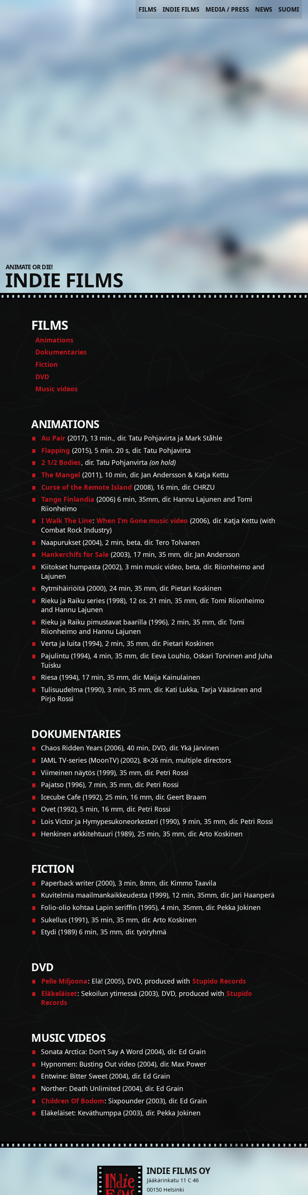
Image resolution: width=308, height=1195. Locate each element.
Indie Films (181, 9)
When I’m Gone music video (142, 520)
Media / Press (227, 9)
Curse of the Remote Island (86, 487)
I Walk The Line (66, 520)
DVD (42, 376)
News (263, 9)
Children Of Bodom (72, 1100)
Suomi (288, 9)
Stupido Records (219, 980)
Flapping (55, 450)
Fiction (46, 364)
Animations (54, 339)
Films (148, 9)
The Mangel (60, 474)
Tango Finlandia (67, 499)
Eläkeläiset (59, 993)
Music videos (56, 388)
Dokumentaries (61, 351)
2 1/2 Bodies (61, 462)
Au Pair (53, 437)
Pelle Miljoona (64, 980)
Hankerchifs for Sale (75, 554)
